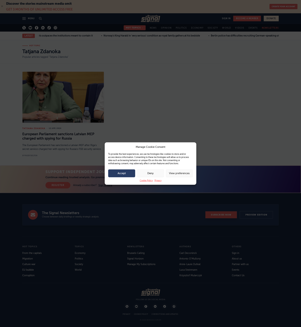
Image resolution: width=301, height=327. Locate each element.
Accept (122, 173)
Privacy (158, 180)
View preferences (179, 173)
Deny (150, 173)
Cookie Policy (146, 180)
